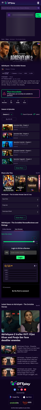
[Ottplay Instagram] (22, 389)
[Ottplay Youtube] (25, 389)
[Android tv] (14, 402)
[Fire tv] (27, 402)
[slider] (34, 241)
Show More (19, 168)
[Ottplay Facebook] (15, 389)
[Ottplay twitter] (18, 389)
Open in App (38, 15)
